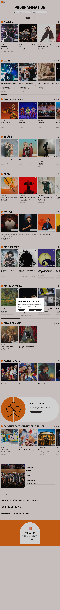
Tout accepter (38, 309)
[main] (30, 305)
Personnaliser (21, 309)
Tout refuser (32, 309)
